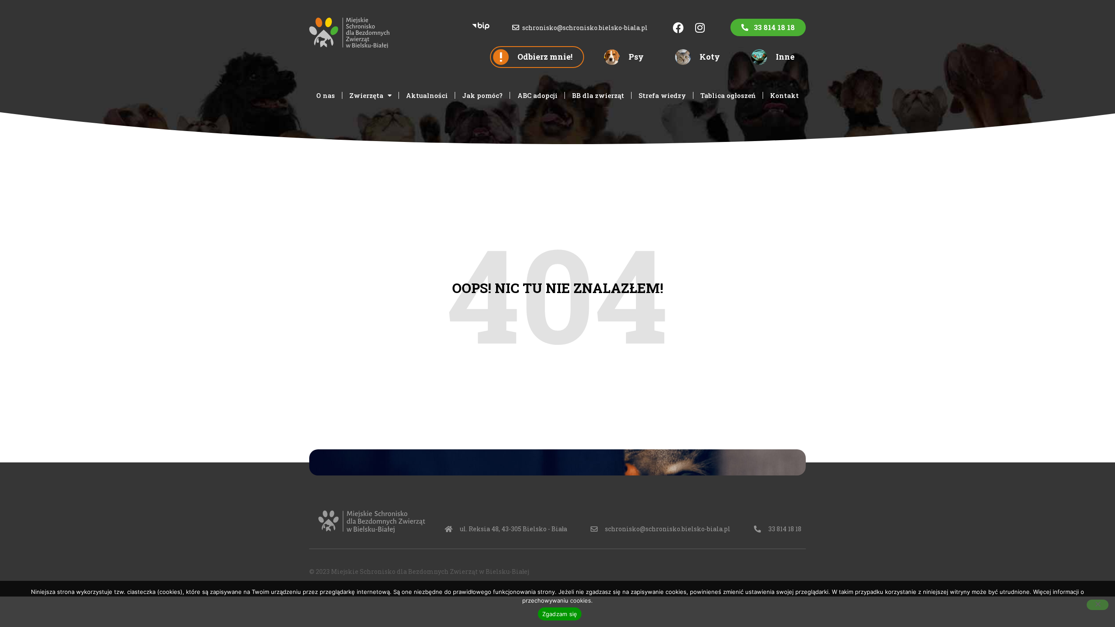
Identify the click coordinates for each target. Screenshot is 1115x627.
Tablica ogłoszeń (728, 95)
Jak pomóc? (482, 95)
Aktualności (427, 95)
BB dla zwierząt (598, 95)
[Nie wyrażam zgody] (1097, 605)
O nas (325, 95)
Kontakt (784, 95)
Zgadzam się (560, 613)
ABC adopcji (537, 95)
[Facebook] (678, 27)
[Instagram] (700, 27)
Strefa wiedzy (662, 95)
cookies (580, 600)
